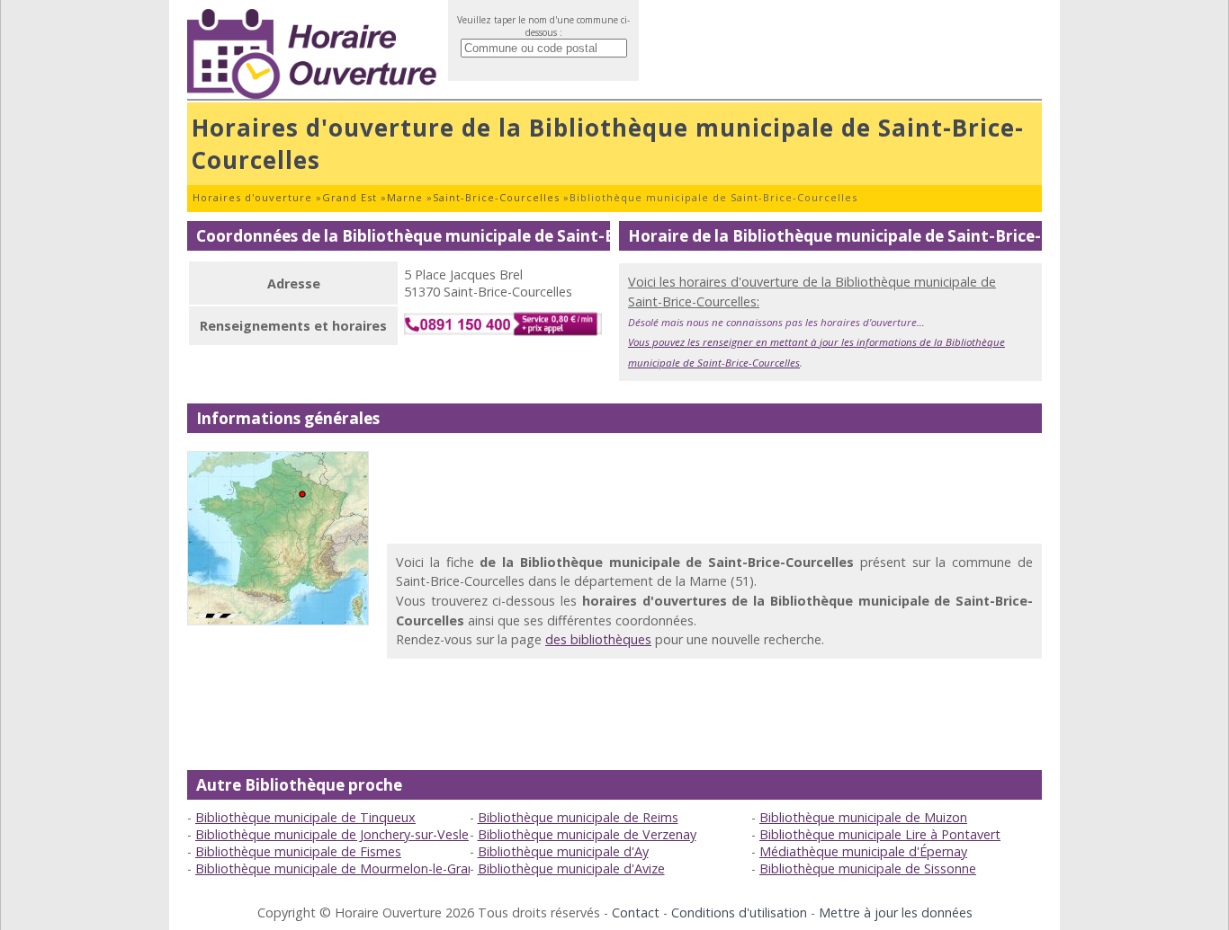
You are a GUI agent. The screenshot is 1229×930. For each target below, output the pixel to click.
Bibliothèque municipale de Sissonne (867, 868)
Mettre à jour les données (896, 912)
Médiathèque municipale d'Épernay (863, 851)
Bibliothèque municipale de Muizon (863, 817)
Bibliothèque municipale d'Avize (571, 868)
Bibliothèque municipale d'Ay (563, 851)
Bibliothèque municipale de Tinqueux (305, 817)
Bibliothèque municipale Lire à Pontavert (879, 834)
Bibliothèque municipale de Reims (578, 817)
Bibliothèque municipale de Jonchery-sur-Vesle (332, 834)
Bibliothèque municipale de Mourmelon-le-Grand (339, 868)
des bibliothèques (598, 639)
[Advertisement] (714, 491)
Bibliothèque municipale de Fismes (298, 851)
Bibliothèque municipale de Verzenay (587, 834)
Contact (635, 912)
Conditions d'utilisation (739, 912)
